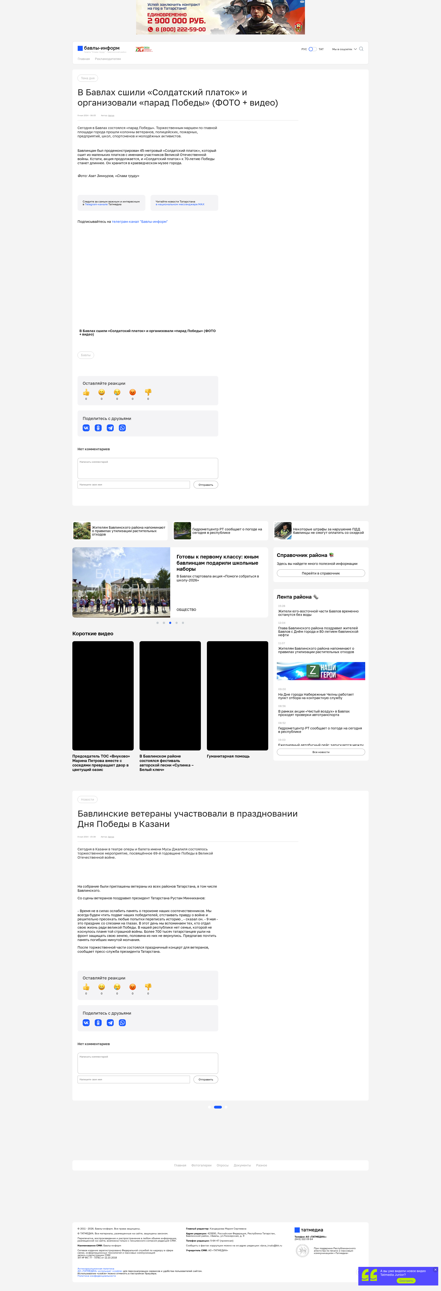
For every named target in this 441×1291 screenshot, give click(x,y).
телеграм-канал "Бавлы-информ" (140, 221)
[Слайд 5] (183, 623)
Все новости (321, 752)
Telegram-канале (96, 204)
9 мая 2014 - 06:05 (87, 115)
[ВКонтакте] (86, 427)
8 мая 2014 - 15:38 (87, 837)
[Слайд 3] (170, 623)
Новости (87, 799)
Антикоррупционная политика (96, 1268)
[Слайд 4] (177, 623)
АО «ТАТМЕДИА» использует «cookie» (100, 1270)
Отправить (206, 484)
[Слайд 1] (157, 623)
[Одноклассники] (98, 427)
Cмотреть (406, 1280)
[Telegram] (110, 427)
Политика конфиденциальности (97, 1275)
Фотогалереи (201, 1165)
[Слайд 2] (164, 623)
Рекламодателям (108, 59)
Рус (304, 49)
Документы (242, 1165)
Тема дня (88, 78)
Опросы (223, 1165)
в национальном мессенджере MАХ (180, 204)
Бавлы (86, 355)
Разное (261, 1165)
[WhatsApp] (122, 427)
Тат (321, 49)
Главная (84, 59)
